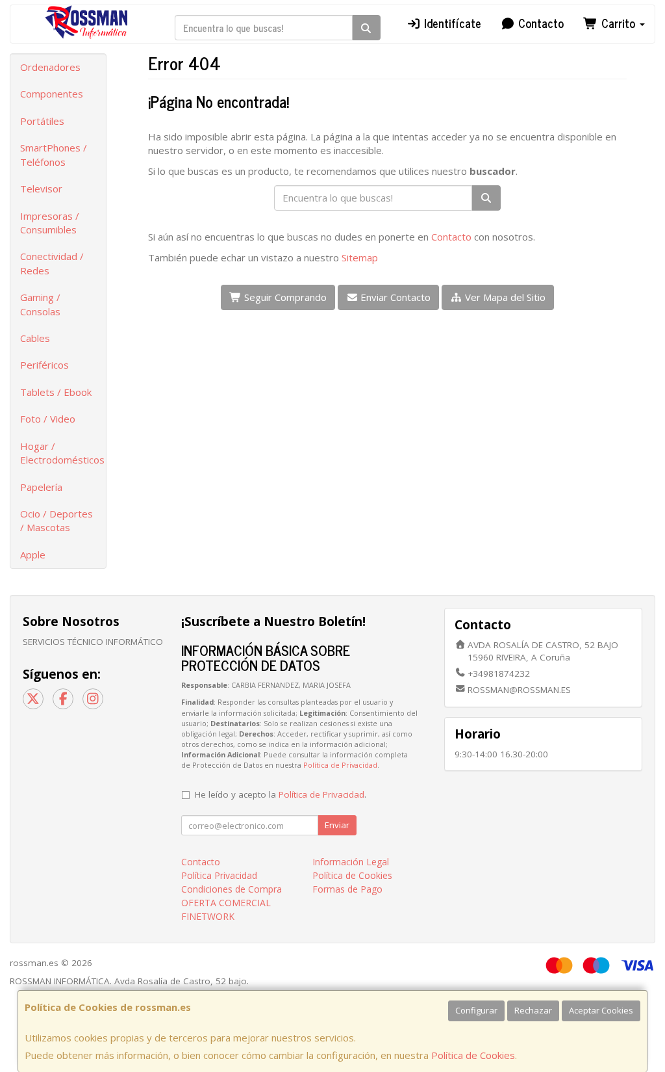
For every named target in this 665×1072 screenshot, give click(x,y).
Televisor (41, 188)
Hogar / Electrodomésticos (62, 452)
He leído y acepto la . (280, 794)
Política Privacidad (219, 875)
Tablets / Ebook (56, 392)
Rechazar (533, 1010)
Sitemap (360, 257)
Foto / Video (47, 418)
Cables (35, 338)
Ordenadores (50, 66)
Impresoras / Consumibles (49, 222)
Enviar (337, 825)
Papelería (41, 486)
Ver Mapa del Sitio (504, 297)
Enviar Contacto (394, 297)
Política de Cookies (473, 1055)
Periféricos (44, 364)
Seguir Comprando (284, 297)
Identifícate (451, 23)
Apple (32, 554)
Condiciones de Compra (231, 889)
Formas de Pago (347, 889)
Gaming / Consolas (40, 304)
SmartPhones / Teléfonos (53, 154)
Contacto (539, 23)
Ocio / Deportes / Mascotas (56, 520)
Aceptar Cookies (601, 1010)
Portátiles (42, 120)
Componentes (51, 93)
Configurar (476, 1010)
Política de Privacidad (340, 765)
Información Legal (350, 862)
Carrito (618, 23)
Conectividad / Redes (52, 263)
